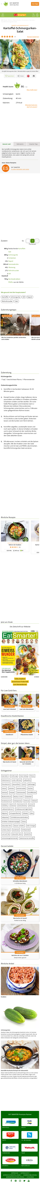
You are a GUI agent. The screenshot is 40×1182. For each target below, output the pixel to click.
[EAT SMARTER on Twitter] (24, 1180)
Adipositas (5, 817)
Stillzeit (34, 801)
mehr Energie (31, 826)
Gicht (24, 784)
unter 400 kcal (16, 780)
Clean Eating (24, 776)
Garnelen (5, 776)
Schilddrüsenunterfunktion (19, 817)
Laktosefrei (27, 780)
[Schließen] (1, 3)
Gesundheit (16, 784)
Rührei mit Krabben (15, 545)
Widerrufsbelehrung (30, 1175)
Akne (31, 813)
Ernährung (13, 776)
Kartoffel (5, 297)
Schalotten (12, 258)
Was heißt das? (32, 90)
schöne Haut (6, 830)
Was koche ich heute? (20, 918)
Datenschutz (25, 1173)
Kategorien (30, 1177)
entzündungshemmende (9, 838)
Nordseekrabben (14, 279)
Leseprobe (4, 676)
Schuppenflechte (15, 813)
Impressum (14, 1173)
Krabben (3, 997)
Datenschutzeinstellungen (12, 1175)
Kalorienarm (6, 780)
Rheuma (12, 805)
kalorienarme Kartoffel (27, 838)
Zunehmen (15, 830)
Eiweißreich (9, 734)
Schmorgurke (13, 255)
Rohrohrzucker (13, 270)
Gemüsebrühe (13, 264)
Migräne (4, 813)
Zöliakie (25, 813)
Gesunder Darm (17, 834)
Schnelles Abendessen (20, 881)
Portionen (32, 244)
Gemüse (4, 792)
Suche (33, 16)
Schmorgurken (5, 1030)
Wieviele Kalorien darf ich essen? (31, 106)
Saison (4, 788)
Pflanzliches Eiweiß (27, 734)
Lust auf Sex (6, 834)
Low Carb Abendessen (27, 709)
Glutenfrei (28, 834)
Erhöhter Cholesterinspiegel (11, 821)
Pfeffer (10, 282)
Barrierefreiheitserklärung (15, 1177)
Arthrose (27, 801)
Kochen (30, 788)
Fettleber (5, 805)
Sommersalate (21, 788)
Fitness (32, 776)
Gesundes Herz (7, 826)
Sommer (11, 788)
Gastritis (31, 805)
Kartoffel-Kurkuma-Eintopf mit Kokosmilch (14, 1070)
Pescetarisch (6, 784)
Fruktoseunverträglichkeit (24, 809)
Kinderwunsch (6, 801)
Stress (24, 821)
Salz (9, 252)
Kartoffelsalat (32, 792)
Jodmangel (31, 784)
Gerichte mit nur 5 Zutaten (20, 955)
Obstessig (11, 267)
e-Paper (36, 676)
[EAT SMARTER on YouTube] (29, 1180)
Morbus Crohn (18, 797)
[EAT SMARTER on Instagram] (20, 1180)
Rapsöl (10, 261)
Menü (2, 16)
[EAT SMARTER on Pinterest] (16, 1180)
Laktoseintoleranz (7, 809)
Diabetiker (28, 797)
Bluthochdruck (6, 797)
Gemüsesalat (21, 792)
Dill (9, 274)
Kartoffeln (21, 249)
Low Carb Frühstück (9, 709)
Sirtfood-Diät (26, 830)
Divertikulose (22, 805)
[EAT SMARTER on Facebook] (11, 1180)
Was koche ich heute (9, 762)
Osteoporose (18, 801)
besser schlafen (19, 826)
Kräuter (12, 792)
